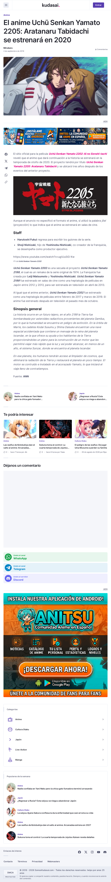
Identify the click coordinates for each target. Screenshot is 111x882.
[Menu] (6, 5)
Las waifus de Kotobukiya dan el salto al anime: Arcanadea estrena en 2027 (19, 448)
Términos (22, 861)
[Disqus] (55, 509)
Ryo (105, 452)
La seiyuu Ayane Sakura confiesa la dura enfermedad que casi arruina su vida (55, 813)
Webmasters (53, 861)
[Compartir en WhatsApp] (6, 175)
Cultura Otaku (80, 441)
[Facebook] (79, 852)
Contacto (8, 861)
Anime (6, 15)
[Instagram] (92, 852)
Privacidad (37, 861)
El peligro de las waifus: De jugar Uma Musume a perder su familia (91, 446)
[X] (85, 852)
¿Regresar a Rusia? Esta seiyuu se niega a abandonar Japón (93, 399)
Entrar (98, 5)
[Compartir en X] (6, 161)
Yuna (62, 452)
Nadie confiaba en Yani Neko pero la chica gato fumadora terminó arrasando (28, 399)
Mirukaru (8, 48)
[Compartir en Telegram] (6, 168)
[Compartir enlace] (6, 182)
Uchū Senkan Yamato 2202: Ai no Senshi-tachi (78, 153)
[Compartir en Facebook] (6, 154)
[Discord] (105, 852)
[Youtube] (98, 852)
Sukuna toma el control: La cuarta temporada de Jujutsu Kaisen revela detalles (53, 448)
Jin (26, 452)
